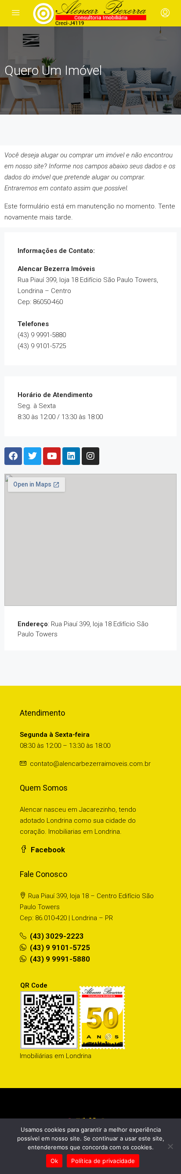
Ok (54, 1160)
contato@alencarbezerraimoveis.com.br (90, 764)
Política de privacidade (103, 1160)
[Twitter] (32, 456)
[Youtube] (52, 456)
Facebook (47, 849)
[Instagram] (90, 456)
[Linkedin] (71, 456)
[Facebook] (13, 456)
